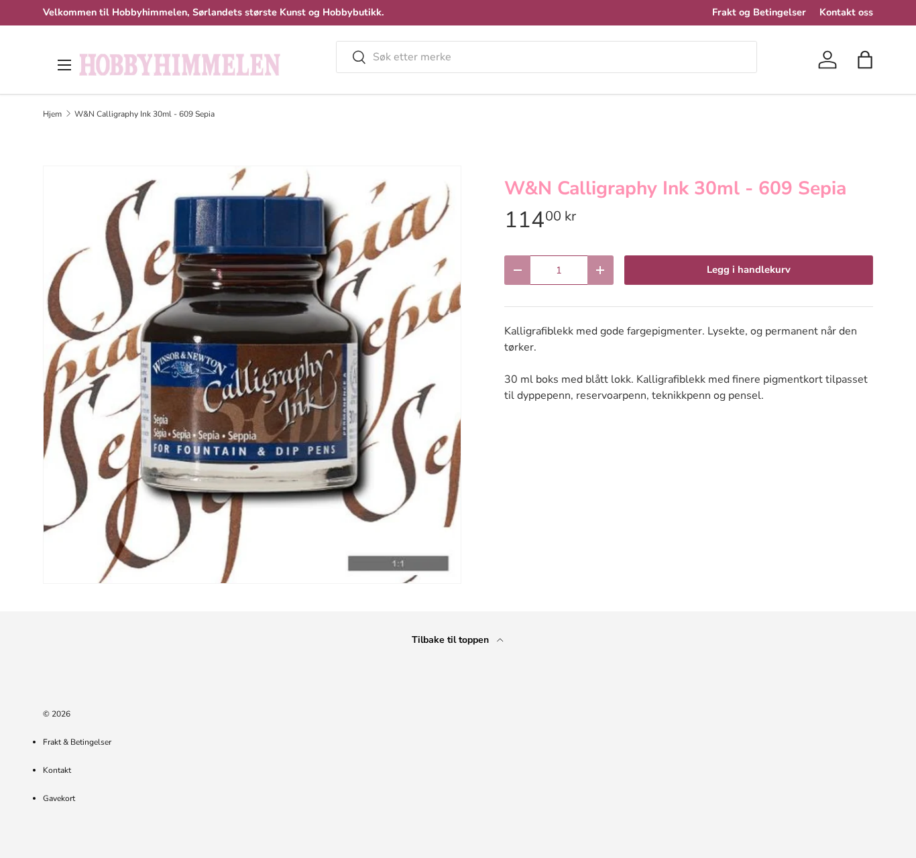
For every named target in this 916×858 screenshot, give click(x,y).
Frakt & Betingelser (77, 742)
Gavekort (59, 798)
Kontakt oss (846, 12)
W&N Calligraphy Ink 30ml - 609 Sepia (144, 114)
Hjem (52, 114)
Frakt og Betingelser (759, 12)
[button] (865, 59)
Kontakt (57, 770)
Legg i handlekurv (749, 269)
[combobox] (546, 57)
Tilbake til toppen (452, 639)
